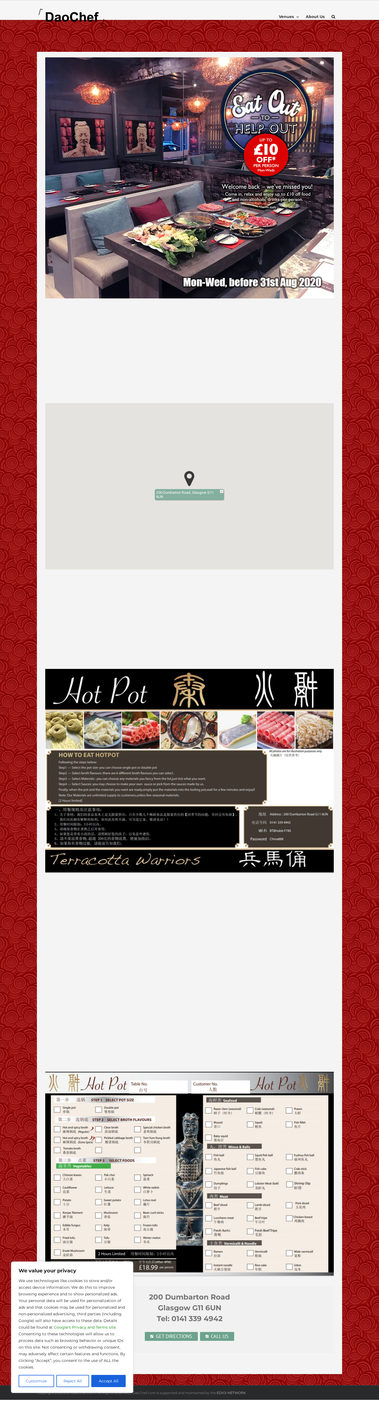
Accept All (108, 1381)
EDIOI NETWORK (231, 1393)
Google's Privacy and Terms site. (85, 1327)
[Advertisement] (189, 353)
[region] (72, 1327)
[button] (333, 16)
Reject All (73, 1381)
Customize (36, 1381)
